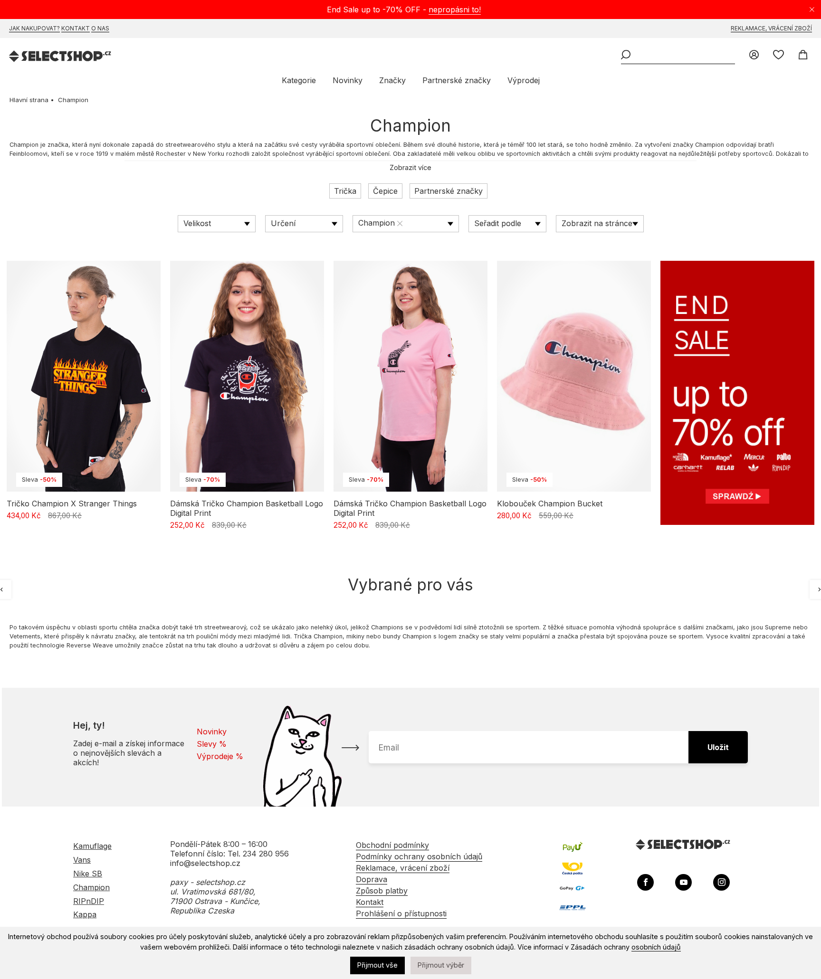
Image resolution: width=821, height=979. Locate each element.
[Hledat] (625, 55)
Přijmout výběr (441, 965)
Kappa (84, 914)
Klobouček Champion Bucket (549, 503)
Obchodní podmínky (392, 845)
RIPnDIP (88, 901)
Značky (392, 80)
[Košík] (802, 55)
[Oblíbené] (778, 55)
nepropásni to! (455, 9)
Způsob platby (382, 890)
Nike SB (87, 873)
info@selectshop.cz (205, 863)
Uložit (718, 747)
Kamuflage (92, 846)
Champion (91, 887)
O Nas (100, 28)
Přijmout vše (377, 965)
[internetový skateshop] (60, 57)
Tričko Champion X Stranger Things (72, 503)
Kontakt (75, 28)
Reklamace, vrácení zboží (771, 28)
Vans (82, 860)
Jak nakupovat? (34, 28)
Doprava (371, 879)
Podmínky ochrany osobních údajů (419, 856)
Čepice (385, 191)
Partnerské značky (456, 80)
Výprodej (523, 80)
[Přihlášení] (754, 55)
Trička (345, 191)
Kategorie (299, 80)
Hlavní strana (29, 100)
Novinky (348, 80)
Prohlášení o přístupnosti (401, 913)
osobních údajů (656, 947)
